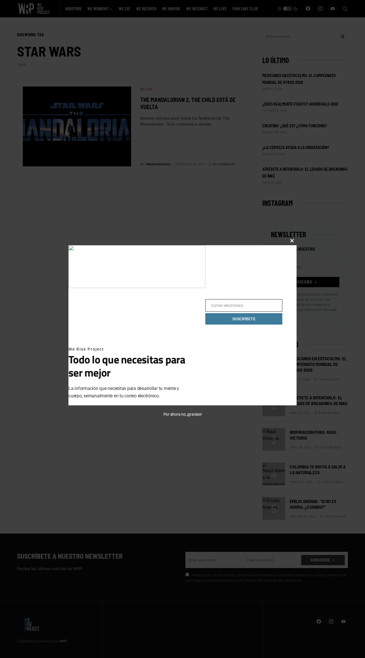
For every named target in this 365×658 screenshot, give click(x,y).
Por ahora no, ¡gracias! (182, 414)
